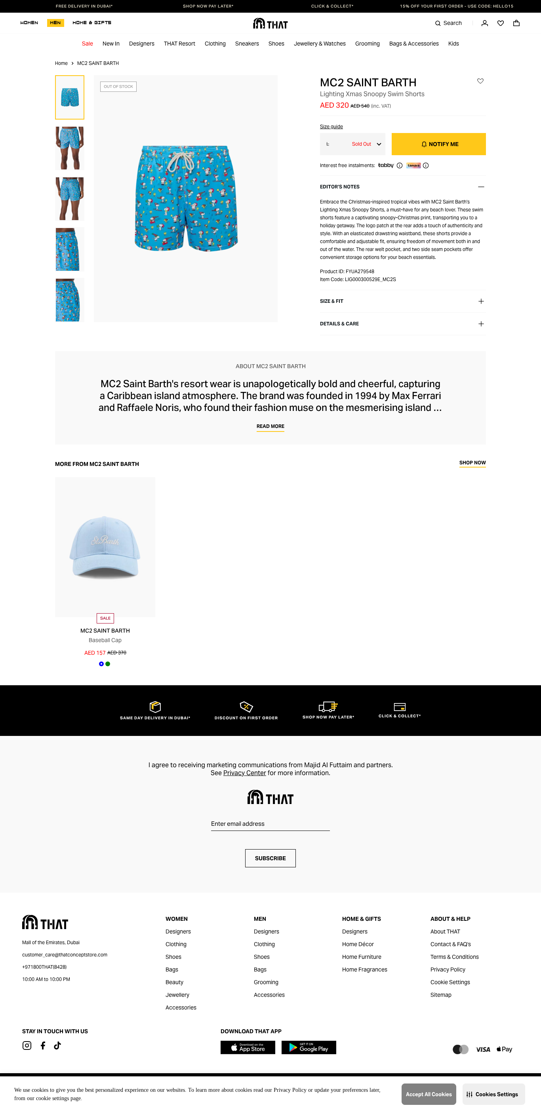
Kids (453, 43)
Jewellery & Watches (320, 43)
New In (111, 43)
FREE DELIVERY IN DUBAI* (84, 6)
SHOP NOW (472, 463)
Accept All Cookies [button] (429, 1094)
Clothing (215, 43)
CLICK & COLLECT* (332, 6)
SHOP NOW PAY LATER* (208, 6)
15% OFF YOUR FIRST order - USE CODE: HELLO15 (457, 6)
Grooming (367, 43)
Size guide (331, 126)
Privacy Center (244, 773)
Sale (87, 43)
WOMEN (29, 23)
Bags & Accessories (414, 43)
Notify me (444, 144)
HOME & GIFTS (92, 23)
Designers (141, 43)
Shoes (276, 43)
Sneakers (247, 43)
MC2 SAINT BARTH (368, 82)
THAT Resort (179, 43)
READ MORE (270, 426)
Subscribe (270, 858)
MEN (55, 23)
